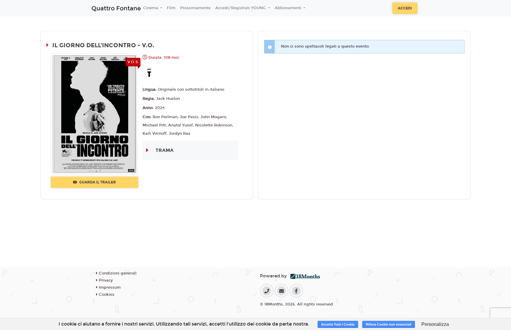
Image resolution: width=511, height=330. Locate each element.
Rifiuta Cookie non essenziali (388, 324)
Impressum (109, 287)
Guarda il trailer (97, 182)
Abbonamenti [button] (289, 8)
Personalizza (435, 324)
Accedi (405, 8)
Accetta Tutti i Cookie (338, 324)
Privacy (105, 280)
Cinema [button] (151, 8)
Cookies (106, 294)
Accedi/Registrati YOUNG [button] (241, 8)
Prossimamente (195, 8)
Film (171, 8)
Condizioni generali (117, 273)
